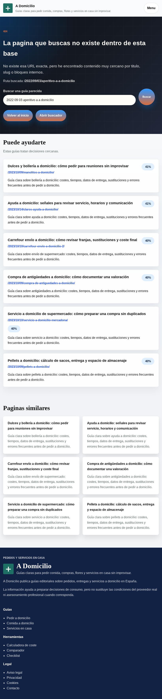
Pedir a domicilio (18, 618)
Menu (151, 8)
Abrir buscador (51, 115)
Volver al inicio (18, 115)
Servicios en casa (19, 628)
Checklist (13, 655)
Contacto (13, 688)
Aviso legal (14, 672)
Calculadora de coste (22, 645)
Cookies (12, 683)
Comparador (15, 650)
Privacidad (14, 677)
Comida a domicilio (20, 623)
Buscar (146, 96)
